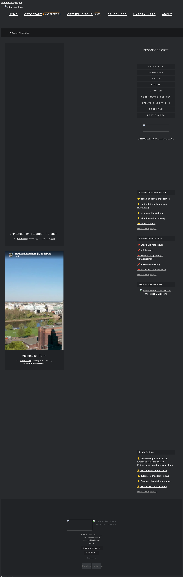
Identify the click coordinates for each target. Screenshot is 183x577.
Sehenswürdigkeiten (36, 363)
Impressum (91, 558)
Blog (34, 142)
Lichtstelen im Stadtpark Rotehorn (34, 132)
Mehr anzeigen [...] (147, 228)
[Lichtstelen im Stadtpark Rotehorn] (34, 136)
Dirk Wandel (22, 239)
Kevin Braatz (25, 361)
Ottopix (13, 33)
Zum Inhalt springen (11, 2)
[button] (6, 23)
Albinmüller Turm (34, 355)
